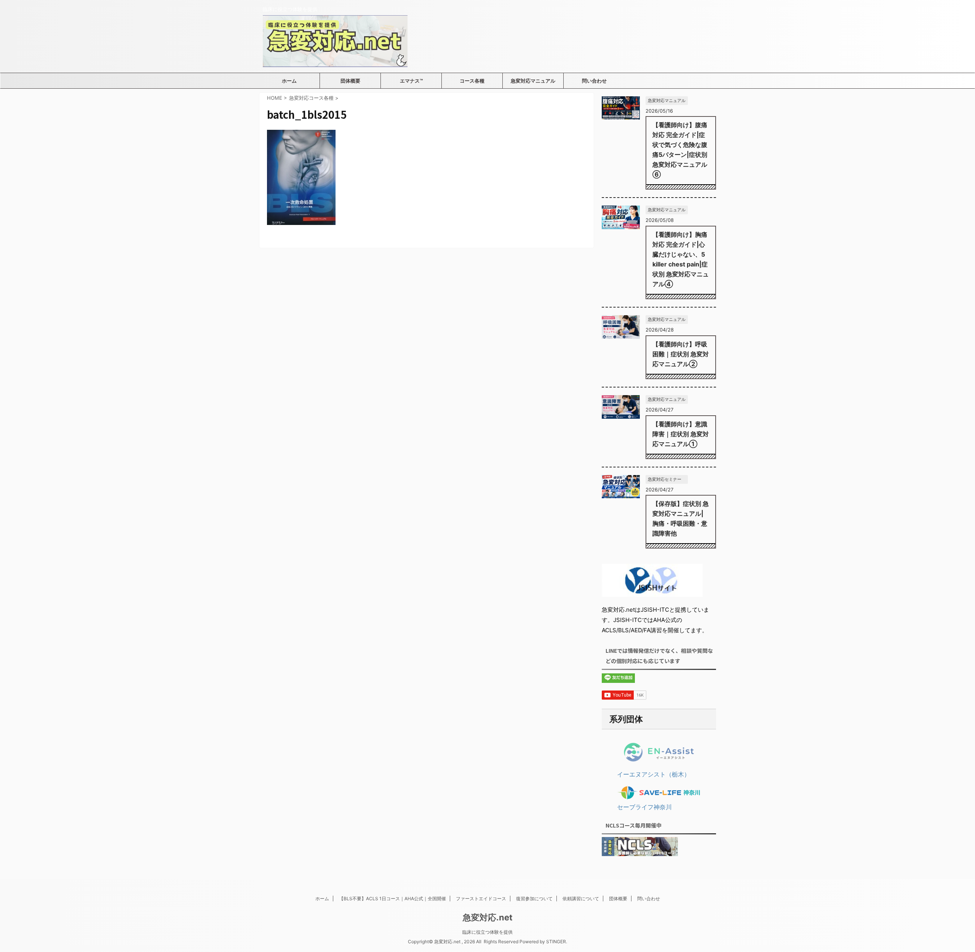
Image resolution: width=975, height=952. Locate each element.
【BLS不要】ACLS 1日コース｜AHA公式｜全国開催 (392, 898)
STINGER (556, 941)
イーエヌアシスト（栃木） (653, 774)
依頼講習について (581, 898)
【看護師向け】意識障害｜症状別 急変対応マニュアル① (680, 434)
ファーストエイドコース (481, 898)
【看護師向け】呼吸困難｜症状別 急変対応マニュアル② (680, 354)
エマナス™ (411, 81)
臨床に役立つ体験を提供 (487, 932)
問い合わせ (594, 81)
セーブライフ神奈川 (644, 807)
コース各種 (472, 81)
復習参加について (534, 898)
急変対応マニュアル (533, 81)
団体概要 (350, 81)
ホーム (289, 81)
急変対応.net (488, 917)
